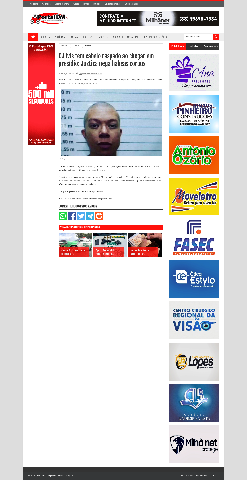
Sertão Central (62, 4)
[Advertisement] (41, 200)
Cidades (46, 4)
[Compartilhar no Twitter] (81, 219)
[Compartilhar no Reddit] (99, 219)
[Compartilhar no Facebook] (72, 219)
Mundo (97, 4)
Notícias (34, 4)
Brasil (86, 4)
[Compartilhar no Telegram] (90, 219)
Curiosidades (131, 4)
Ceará (76, 4)
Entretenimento (113, 4)
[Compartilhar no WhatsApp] (63, 219)
